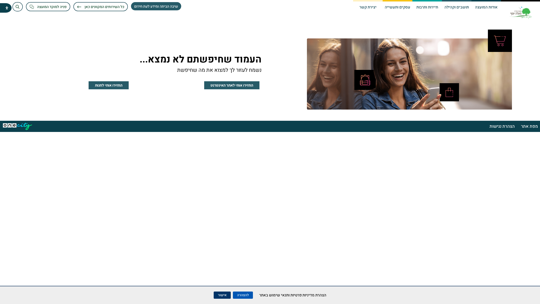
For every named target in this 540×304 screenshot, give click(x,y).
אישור (222, 295)
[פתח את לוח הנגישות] (6, 8)
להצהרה (243, 295)
